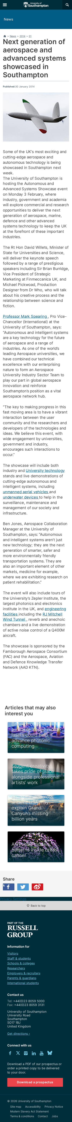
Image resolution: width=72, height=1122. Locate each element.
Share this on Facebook (4, 885)
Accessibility (33, 1106)
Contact (43, 1116)
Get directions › (18, 1034)
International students (23, 983)
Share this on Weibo (37, 886)
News (8, 19)
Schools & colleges (21, 963)
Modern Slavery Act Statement (29, 1111)
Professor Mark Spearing (25, 316)
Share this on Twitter (23, 886)
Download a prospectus (35, 1082)
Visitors (12, 953)
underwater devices (21, 497)
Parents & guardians (21, 978)
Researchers (16, 968)
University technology (45, 470)
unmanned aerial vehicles (26, 492)
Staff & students (19, 958)
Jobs (55, 1116)
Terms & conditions (22, 1116)
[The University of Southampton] (36, 5)
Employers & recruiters (23, 973)
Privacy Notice (54, 1106)
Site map (15, 1106)
